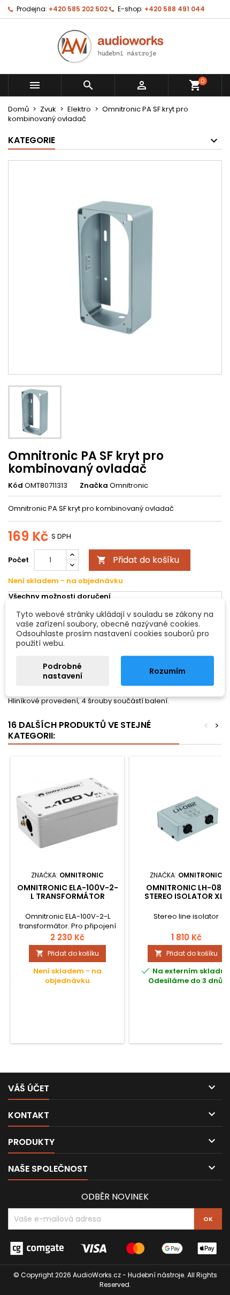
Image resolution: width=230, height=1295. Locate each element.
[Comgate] (115, 1248)
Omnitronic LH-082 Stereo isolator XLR (186, 892)
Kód (15, 485)
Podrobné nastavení (62, 671)
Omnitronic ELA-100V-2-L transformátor (67, 892)
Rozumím (167, 671)
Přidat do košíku (138, 560)
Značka (94, 485)
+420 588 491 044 (174, 8)
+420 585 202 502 (78, 8)
